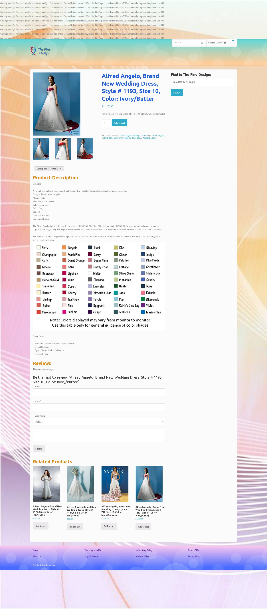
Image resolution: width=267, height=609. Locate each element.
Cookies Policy (142, 556)
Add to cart (119, 123)
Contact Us (37, 550)
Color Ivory (119, 138)
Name (38, 386)
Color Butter (107, 138)
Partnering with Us (92, 550)
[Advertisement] (202, 122)
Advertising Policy (144, 550)
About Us (37, 556)
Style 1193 (136, 138)
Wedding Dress (149, 138)
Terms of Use (194, 550)
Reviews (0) (56, 168)
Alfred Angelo (158, 135)
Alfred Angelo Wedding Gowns (132, 135)
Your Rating (40, 416)
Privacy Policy (194, 556)
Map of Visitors (91, 556)
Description (42, 168)
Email (38, 401)
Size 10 (128, 138)
